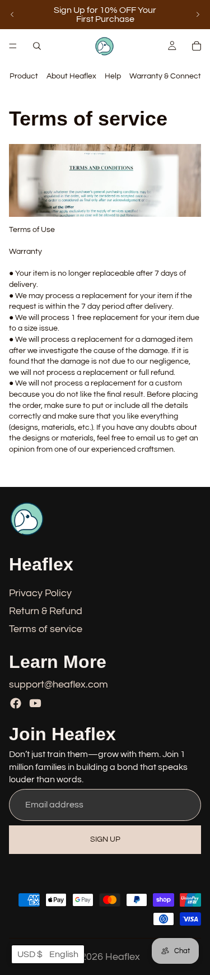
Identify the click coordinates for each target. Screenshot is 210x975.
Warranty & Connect (165, 76)
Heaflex (122, 956)
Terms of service (45, 629)
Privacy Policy (40, 593)
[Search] (37, 46)
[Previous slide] (12, 14)
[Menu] (13, 46)
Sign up (105, 839)
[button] (48, 954)
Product (24, 76)
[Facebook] (15, 703)
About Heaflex (71, 76)
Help (113, 76)
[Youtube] (35, 703)
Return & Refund (45, 611)
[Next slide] (197, 14)
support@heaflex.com (58, 684)
